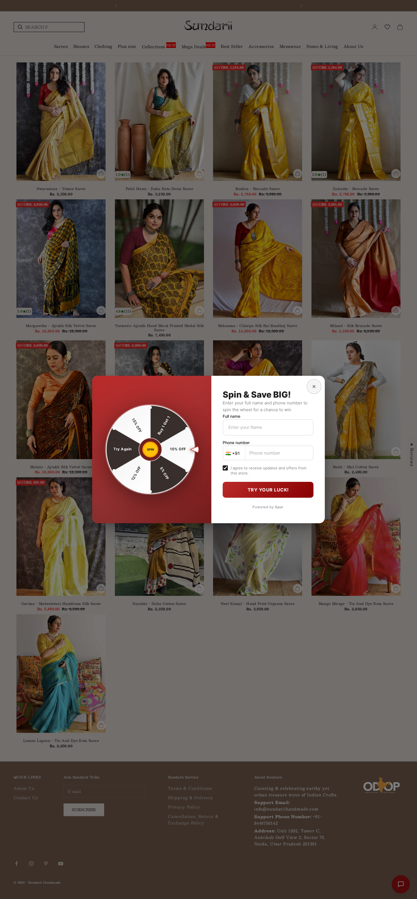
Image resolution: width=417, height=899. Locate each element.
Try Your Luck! (268, 490)
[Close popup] (314, 386)
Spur (279, 507)
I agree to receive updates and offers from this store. (268, 470)
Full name (231, 416)
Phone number (236, 442)
